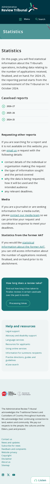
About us (6, 462)
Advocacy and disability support (21, 335)
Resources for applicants (18, 344)
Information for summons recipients (24, 352)
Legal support (13, 331)
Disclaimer (7, 458)
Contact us (7, 439)
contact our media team (25, 215)
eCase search (12, 364)
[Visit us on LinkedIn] (3, 474)
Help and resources (21, 326)
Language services (15, 339)
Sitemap (5, 465)
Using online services (16, 348)
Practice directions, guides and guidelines (21, 359)
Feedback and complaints (14, 449)
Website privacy (9, 452)
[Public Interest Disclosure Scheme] (9, 393)
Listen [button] (42, 480)
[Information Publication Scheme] (24, 393)
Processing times (18, 303)
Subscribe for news (11, 445)
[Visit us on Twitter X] (8, 474)
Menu (26, 19)
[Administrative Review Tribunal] (19, 7)
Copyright (6, 455)
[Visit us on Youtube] (13, 474)
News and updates (11, 442)
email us (12, 150)
